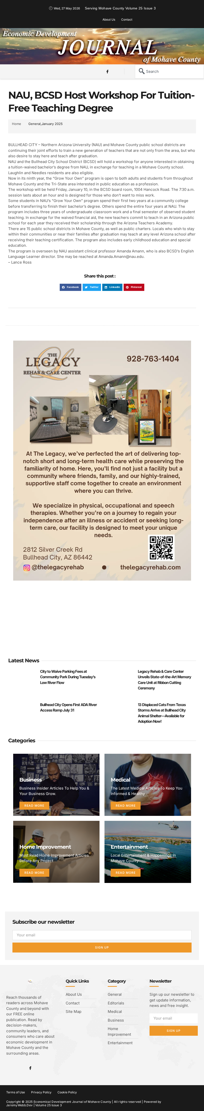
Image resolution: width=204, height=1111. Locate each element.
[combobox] (169, 72)
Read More (34, 805)
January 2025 (52, 124)
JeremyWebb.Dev (19, 1105)
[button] (19, 70)
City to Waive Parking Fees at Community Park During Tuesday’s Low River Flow (67, 677)
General (34, 124)
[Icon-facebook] (107, 71)
